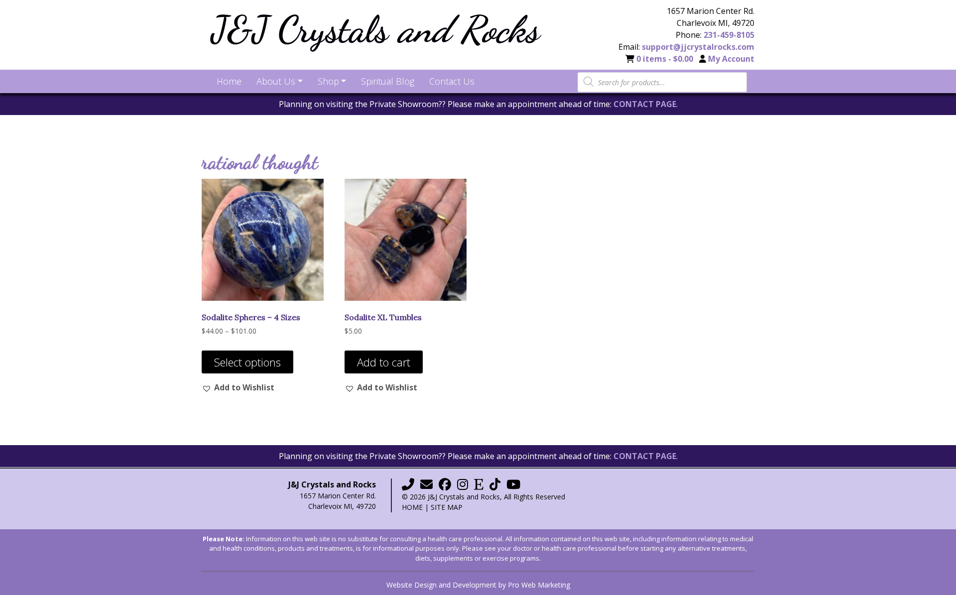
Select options (247, 362)
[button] (238, 387)
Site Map (447, 507)
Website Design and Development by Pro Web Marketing (478, 585)
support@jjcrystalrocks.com (698, 46)
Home (412, 507)
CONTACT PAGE (644, 104)
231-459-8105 (729, 34)
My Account (731, 58)
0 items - (664, 58)
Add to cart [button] (383, 362)
